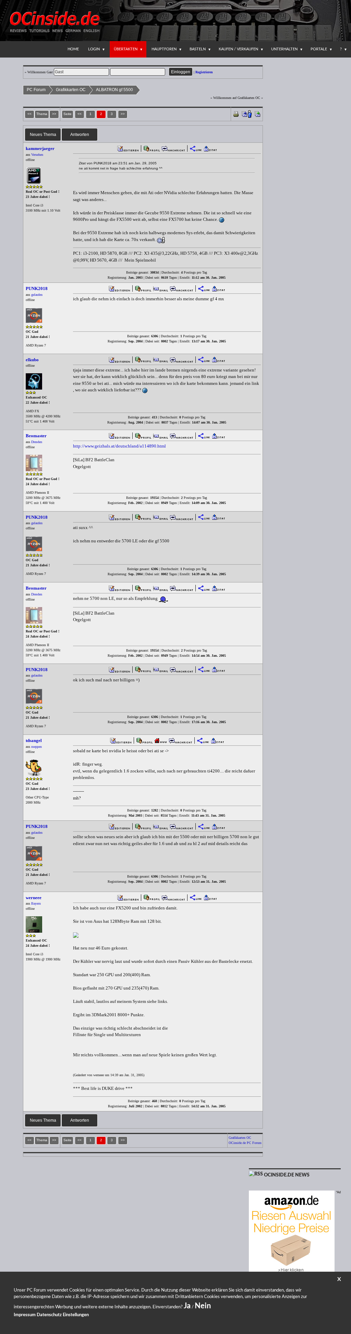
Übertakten (125, 49)
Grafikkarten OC (71, 89)
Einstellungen (76, 1315)
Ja (187, 1306)
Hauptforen (164, 49)
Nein (203, 1306)
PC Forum (36, 89)
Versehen (37, 154)
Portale (319, 49)
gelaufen (37, 295)
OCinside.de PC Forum (245, 1143)
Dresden (36, 442)
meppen (36, 746)
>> (123, 114)
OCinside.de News (287, 1175)
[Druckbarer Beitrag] (236, 113)
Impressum (25, 1315)
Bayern (36, 903)
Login (94, 49)
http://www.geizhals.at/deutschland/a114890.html (119, 446)
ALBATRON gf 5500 (114, 89)
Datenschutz (49, 1315)
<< (79, 114)
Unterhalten (284, 49)
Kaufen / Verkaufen (238, 49)
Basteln (198, 49)
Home (73, 49)
